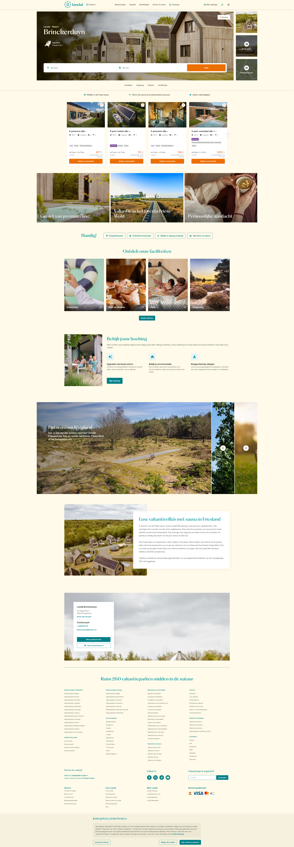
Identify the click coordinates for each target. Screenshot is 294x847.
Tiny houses (110, 747)
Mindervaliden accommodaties (157, 726)
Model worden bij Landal (113, 800)
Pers (107, 807)
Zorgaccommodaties (154, 722)
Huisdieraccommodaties (155, 700)
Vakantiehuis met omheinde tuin (158, 703)
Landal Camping (152, 791)
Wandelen (192, 753)
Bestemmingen (120, 5)
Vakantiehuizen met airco (155, 735)
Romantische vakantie (196, 703)
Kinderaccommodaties (155, 706)
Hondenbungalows (154, 738)
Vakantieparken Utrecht (71, 722)
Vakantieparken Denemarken (115, 697)
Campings (175, 5)
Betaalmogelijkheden (71, 800)
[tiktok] (161, 779)
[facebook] (149, 779)
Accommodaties (111, 718)
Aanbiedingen (144, 5)
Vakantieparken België (113, 693)
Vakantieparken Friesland (72, 703)
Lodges (108, 734)
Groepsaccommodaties (155, 697)
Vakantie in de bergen (154, 760)
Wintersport (193, 756)
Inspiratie (132, 5)
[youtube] (168, 779)
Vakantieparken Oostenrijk (114, 703)
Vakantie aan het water (155, 754)
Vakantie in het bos (154, 750)
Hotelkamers (110, 731)
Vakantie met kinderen (196, 718)
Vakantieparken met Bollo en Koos (200, 731)
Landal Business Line (153, 794)
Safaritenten (110, 738)
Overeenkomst (69, 797)
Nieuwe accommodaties (71, 747)
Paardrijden (192, 746)
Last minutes (68, 741)
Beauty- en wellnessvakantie (198, 709)
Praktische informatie (142, 236)
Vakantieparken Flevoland (72, 700)
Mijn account (68, 794)
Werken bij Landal (111, 797)
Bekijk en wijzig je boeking (172, 236)
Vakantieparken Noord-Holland (73, 716)
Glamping (192, 693)
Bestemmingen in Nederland (73, 690)
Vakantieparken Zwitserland (114, 713)
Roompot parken (69, 750)
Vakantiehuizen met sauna (156, 732)
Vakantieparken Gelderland (72, 706)
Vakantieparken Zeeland (71, 729)
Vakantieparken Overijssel (72, 719)
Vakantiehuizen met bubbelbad (157, 729)
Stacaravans (110, 741)
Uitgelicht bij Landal (70, 737)
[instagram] (155, 779)
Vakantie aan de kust (154, 747)
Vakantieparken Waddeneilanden (74, 726)
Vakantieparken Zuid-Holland (73, 732)
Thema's (192, 690)
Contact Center (89, 778)
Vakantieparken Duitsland (114, 700)
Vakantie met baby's (195, 722)
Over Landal (109, 791)
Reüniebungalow (153, 713)
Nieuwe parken (69, 744)
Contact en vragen (70, 791)
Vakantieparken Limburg (71, 713)
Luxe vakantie (193, 697)
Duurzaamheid (110, 794)
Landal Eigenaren (152, 797)
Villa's (108, 750)
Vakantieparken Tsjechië (113, 706)
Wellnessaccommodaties (155, 719)
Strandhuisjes (110, 744)
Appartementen (111, 722)
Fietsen (191, 740)
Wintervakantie (194, 700)
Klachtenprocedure (70, 804)
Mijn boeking (114, 381)
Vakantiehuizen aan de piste (156, 716)
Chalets (108, 728)
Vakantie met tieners (195, 728)
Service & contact (159, 5)
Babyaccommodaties (154, 693)
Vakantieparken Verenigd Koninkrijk (117, 709)
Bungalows (109, 725)
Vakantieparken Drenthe (71, 697)
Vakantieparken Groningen (72, 709)
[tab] (124, 448)
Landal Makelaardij (153, 800)
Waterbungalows (111, 754)
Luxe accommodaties (154, 709)
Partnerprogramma (111, 804)
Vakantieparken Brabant (71, 693)
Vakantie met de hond (196, 706)
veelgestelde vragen (78, 775)
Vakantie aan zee (153, 757)
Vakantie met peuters (196, 725)
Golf (190, 743)
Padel (191, 750)
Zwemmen (192, 759)
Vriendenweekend (195, 713)
